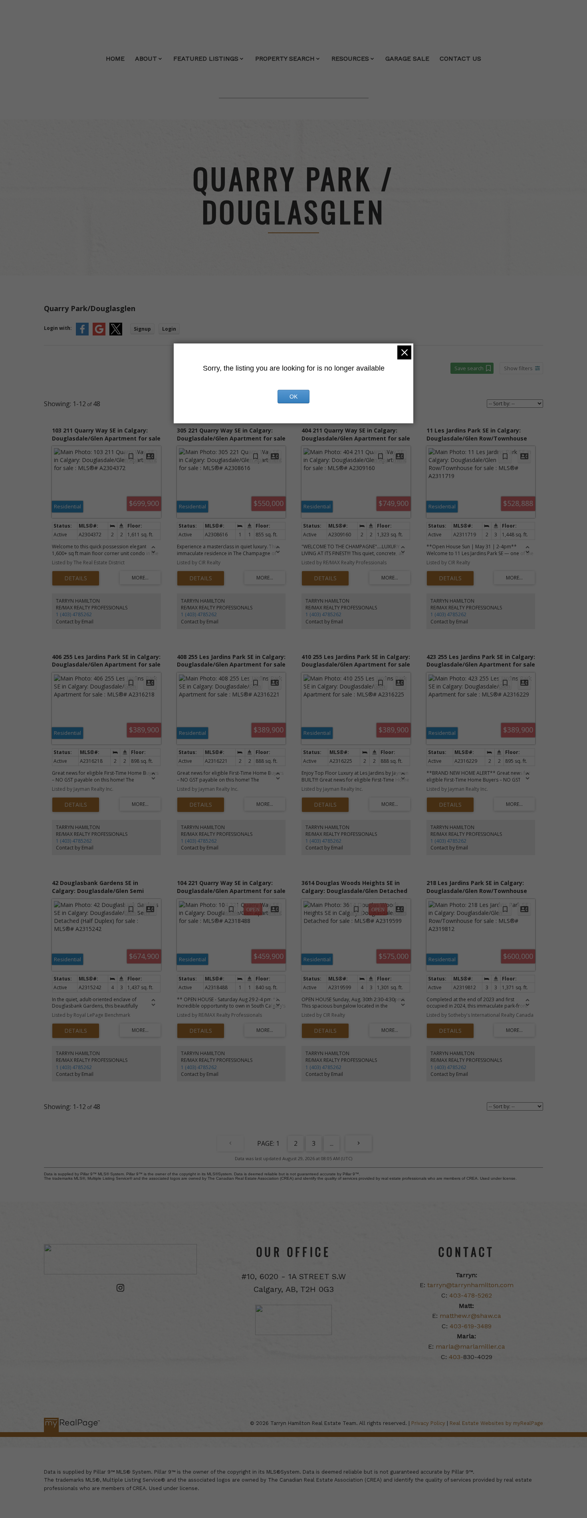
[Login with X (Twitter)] (115, 333)
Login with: (58, 328)
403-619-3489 (471, 1326)
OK (293, 396)
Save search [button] (469, 368)
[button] (120, 1288)
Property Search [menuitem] (285, 58)
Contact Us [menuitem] (460, 58)
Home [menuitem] (115, 58)
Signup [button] (142, 328)
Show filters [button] (518, 368)
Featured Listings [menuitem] (205, 58)
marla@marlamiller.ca (470, 1346)
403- (456, 1357)
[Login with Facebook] (82, 333)
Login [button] (169, 328)
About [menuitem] (146, 58)
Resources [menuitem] (350, 58)
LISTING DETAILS (75, 578)
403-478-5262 (470, 1295)
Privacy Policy (428, 1423)
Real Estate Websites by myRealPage (496, 1423)
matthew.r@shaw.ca (470, 1316)
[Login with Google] (99, 333)
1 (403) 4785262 (74, 614)
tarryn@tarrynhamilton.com (470, 1285)
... (331, 1143)
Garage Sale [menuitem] (407, 58)
